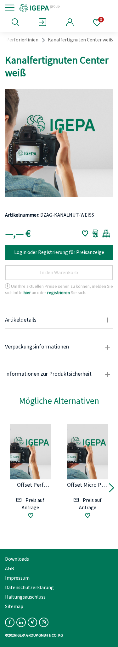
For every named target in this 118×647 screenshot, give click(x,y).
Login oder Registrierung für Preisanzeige (59, 252)
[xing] (32, 622)
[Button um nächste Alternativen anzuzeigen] (111, 489)
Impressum (17, 578)
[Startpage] (60, 8)
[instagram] (43, 622)
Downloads (17, 559)
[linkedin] (21, 622)
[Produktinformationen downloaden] (95, 233)
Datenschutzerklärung (29, 587)
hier (27, 292)
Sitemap (14, 606)
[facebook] (9, 622)
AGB (9, 568)
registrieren (58, 292)
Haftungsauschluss (25, 597)
